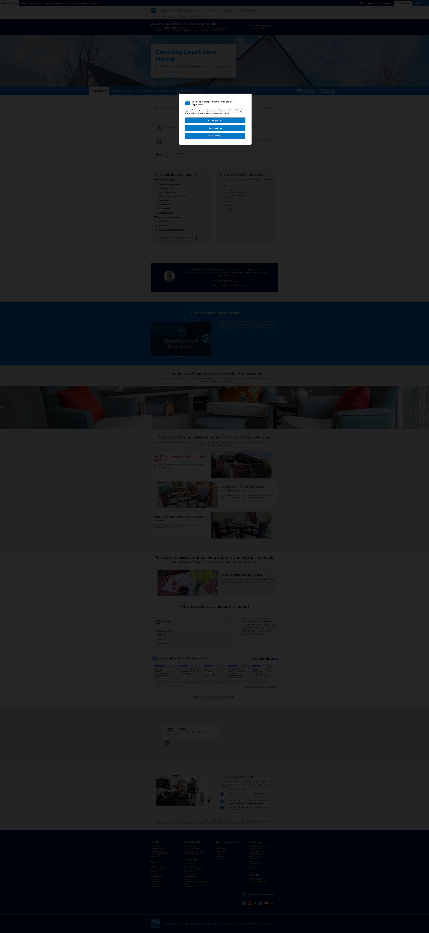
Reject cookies (215, 128)
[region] (215, 119)
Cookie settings (215, 136)
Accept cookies (215, 120)
